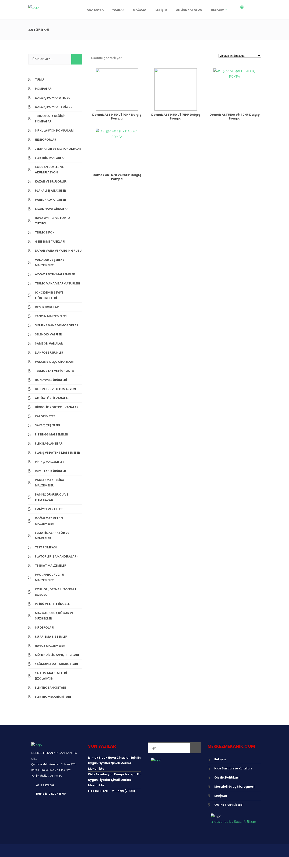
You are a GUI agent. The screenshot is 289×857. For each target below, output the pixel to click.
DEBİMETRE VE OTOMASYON (55, 389)
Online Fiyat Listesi (228, 805)
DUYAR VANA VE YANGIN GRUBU (58, 251)
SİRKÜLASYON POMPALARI (54, 130)
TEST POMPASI (46, 547)
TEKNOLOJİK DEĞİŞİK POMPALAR (50, 119)
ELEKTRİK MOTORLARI (50, 158)
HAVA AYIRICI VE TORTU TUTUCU (52, 220)
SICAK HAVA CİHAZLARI (52, 209)
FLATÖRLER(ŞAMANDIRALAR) (56, 556)
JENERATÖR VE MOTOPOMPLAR (58, 149)
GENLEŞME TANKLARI (50, 241)
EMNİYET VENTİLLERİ (49, 509)
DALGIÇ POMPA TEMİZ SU (54, 107)
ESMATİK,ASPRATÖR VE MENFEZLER (52, 535)
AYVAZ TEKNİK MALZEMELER (55, 274)
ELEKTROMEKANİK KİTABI (53, 697)
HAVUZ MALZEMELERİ (50, 646)
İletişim (220, 759)
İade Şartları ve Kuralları (233, 768)
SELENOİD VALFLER (48, 334)
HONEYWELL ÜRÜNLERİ (51, 380)
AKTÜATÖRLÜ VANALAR (52, 398)
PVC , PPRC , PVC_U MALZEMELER (49, 577)
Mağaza (220, 796)
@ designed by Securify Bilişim (233, 822)
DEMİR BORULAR (47, 307)
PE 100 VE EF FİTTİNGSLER (53, 604)
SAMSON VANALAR (49, 343)
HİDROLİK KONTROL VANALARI (57, 407)
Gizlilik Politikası (226, 777)
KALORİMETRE (45, 416)
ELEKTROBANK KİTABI (50, 687)
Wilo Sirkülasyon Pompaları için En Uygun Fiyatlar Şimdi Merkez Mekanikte (114, 779)
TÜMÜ (39, 79)
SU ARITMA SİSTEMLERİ (51, 637)
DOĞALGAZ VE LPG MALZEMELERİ (49, 521)
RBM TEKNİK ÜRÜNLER (50, 471)
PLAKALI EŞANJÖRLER (50, 190)
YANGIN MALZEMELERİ (51, 316)
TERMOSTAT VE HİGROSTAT (55, 371)
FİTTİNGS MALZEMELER (51, 434)
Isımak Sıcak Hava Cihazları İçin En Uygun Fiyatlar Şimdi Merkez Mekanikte (114, 763)
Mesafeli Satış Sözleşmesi (234, 786)
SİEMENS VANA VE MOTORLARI (57, 325)
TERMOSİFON (45, 232)
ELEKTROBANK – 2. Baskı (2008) (111, 791)
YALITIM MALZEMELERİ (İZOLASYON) (51, 676)
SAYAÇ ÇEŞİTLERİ (47, 425)
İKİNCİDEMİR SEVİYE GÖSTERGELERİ (49, 295)
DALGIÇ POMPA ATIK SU (52, 98)
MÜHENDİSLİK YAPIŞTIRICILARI (57, 655)
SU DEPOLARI (44, 627)
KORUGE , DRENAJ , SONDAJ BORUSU (55, 592)
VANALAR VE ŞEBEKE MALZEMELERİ (49, 262)
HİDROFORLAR (45, 139)
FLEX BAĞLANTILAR (49, 443)
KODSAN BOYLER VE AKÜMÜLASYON (49, 169)
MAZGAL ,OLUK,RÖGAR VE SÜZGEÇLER (54, 616)
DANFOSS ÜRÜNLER (49, 352)
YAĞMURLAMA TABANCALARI (56, 664)
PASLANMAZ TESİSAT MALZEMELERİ (50, 483)
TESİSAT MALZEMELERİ (51, 565)
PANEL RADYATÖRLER (50, 200)
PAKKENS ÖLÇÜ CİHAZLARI (54, 362)
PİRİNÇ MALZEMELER (49, 462)
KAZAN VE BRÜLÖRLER (51, 181)
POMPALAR (43, 89)
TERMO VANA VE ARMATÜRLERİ (57, 283)
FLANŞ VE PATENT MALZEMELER (57, 452)
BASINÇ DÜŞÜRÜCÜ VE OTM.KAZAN (51, 497)
